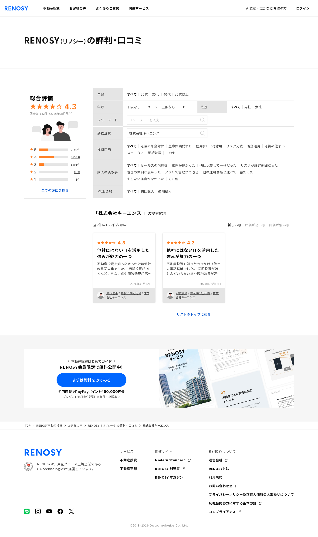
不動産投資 (128, 460)
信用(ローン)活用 (209, 146)
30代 (155, 94)
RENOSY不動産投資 (49, 425)
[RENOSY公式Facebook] (60, 511)
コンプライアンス (222, 511)
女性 (258, 107)
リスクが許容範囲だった (259, 165)
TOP (28, 425)
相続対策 (154, 152)
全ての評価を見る (54, 190)
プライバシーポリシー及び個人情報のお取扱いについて (251, 494)
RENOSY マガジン (169, 477)
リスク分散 (234, 146)
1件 (78, 179)
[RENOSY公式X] (71, 511)
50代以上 (182, 94)
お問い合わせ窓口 (222, 485)
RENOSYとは (219, 468)
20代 (144, 94)
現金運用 (253, 146)
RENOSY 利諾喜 (167, 468)
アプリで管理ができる (182, 172)
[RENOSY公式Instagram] (38, 511)
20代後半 (181, 293)
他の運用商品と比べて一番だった (228, 172)
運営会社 (216, 460)
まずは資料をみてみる (91, 380)
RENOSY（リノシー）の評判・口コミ (112, 425)
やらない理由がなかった (145, 178)
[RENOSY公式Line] (27, 511)
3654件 (75, 157)
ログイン (303, 8)
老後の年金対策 (152, 146)
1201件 (75, 164)
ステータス (135, 152)
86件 (77, 172)
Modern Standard (170, 460)
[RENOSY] (62, 452)
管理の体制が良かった (144, 172)
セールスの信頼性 (154, 165)
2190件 (75, 150)
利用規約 (216, 477)
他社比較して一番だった (218, 165)
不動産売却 (128, 468)
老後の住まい (274, 146)
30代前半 (112, 293)
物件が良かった (184, 165)
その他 (171, 152)
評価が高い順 (255, 225)
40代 (167, 94)
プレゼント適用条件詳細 (79, 397)
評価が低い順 (279, 225)
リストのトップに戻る (194, 314)
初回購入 (147, 191)
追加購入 (165, 191)
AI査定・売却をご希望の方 (266, 8)
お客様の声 (75, 425)
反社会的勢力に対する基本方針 (233, 503)
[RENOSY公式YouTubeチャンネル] (49, 511)
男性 (247, 107)
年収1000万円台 (131, 293)
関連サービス (139, 8)
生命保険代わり (180, 146)
